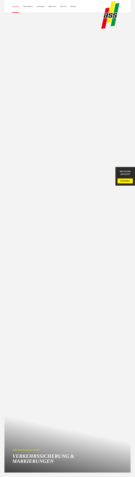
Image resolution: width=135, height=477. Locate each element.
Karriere (63, 6)
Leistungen (40, 6)
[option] (67, 243)
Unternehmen (28, 6)
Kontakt (73, 6)
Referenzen (52, 6)
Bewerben (125, 181)
